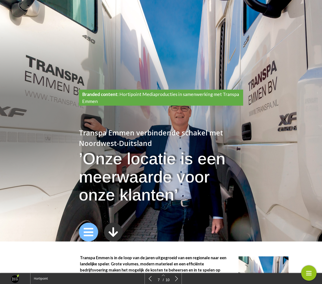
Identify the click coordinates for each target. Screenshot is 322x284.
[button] (88, 232)
